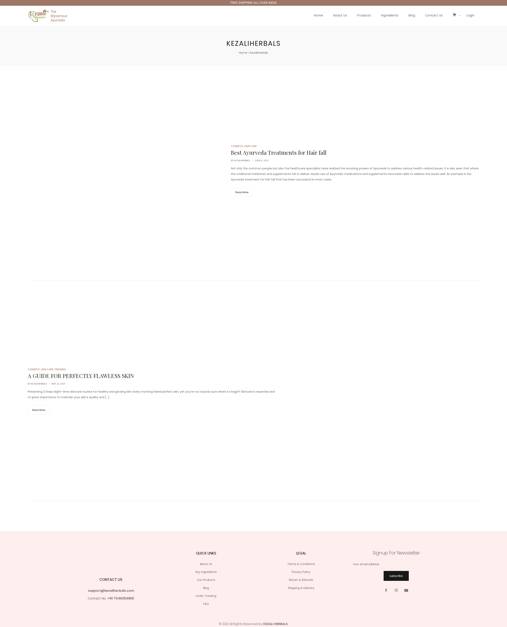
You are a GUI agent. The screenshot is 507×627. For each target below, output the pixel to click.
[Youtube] (406, 590)
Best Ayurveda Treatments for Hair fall (278, 152)
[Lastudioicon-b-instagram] (396, 590)
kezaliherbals (242, 160)
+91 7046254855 (121, 598)
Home (243, 53)
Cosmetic (237, 146)
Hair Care (250, 146)
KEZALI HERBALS (275, 624)
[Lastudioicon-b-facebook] (386, 590)
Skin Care (47, 369)
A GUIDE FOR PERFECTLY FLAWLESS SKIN (81, 375)
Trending (60, 369)
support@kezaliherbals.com (111, 590)
